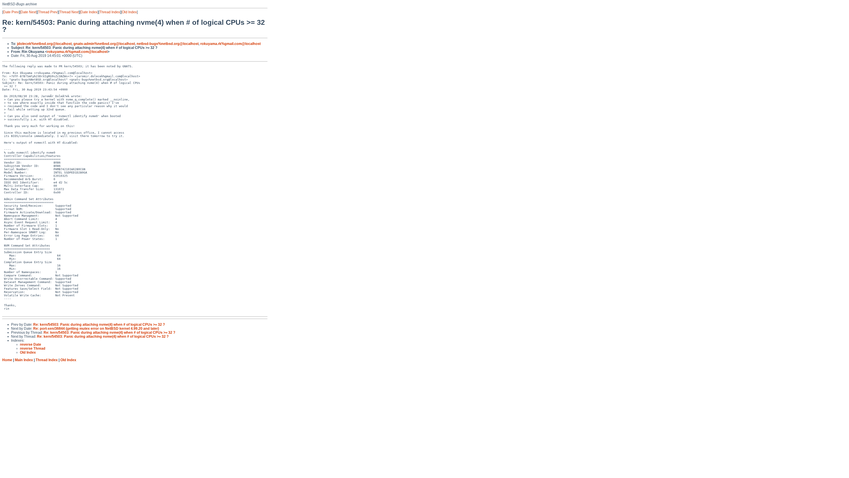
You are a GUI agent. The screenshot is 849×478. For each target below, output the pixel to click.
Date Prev (11, 12)
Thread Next (69, 12)
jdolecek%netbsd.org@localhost (44, 44)
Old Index (129, 12)
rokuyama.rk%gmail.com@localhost (230, 44)
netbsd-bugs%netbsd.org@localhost (168, 44)
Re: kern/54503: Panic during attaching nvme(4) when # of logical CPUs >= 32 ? (99, 324)
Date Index (89, 12)
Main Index (24, 360)
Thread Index (109, 12)
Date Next (28, 12)
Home (7, 360)
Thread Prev (47, 12)
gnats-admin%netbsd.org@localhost (104, 44)
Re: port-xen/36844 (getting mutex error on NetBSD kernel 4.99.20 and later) (96, 328)
